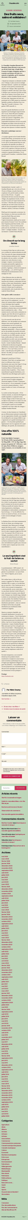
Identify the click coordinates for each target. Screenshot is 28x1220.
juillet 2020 (5, 1005)
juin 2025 (5, 877)
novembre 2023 (7, 919)
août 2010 (5, 1104)
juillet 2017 (5, 1039)
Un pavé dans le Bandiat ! (10, 1192)
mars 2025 (5, 884)
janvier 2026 (6, 863)
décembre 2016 (7, 1044)
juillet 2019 (5, 1016)
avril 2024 (5, 907)
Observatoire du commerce (11, 810)
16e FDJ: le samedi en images (11, 797)
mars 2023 (5, 937)
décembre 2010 (7, 1095)
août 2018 (5, 1032)
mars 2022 (5, 963)
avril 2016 (5, 1053)
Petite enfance (6, 1178)
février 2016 (6, 1056)
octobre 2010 (6, 1100)
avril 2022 (5, 961)
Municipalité (6, 1171)
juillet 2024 (5, 900)
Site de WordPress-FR (9, 1210)
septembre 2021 (7, 977)
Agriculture (5, 1125)
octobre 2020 (6, 1000)
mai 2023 (5, 933)
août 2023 (5, 926)
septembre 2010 (7, 1102)
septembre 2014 (7, 1070)
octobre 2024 (6, 893)
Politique (4, 1180)
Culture (4, 1150)
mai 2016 (5, 1051)
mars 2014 (5, 1083)
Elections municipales (9, 1155)
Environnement (7, 1162)
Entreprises (17, 10)
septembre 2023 (7, 924)
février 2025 (6, 886)
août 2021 (5, 979)
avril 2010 (5, 1114)
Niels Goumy (16, 21)
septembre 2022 (7, 949)
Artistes (4, 1136)
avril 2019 (5, 1023)
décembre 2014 (7, 1065)
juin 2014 (5, 1076)
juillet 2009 (5, 1116)
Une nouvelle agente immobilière (13, 814)
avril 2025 (5, 882)
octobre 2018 (6, 1030)
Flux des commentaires (9, 1207)
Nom (3, 746)
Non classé (5, 1173)
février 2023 (6, 940)
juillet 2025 (5, 875)
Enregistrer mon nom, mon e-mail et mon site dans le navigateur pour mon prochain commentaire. (13, 770)
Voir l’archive (6, 699)
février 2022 (6, 965)
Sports (4, 1189)
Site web (4, 761)
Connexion (5, 1203)
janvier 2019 (6, 1025)
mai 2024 (5, 905)
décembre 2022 (7, 942)
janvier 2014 (6, 1088)
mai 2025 (5, 879)
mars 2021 (5, 991)
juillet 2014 (5, 1074)
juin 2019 (5, 1019)
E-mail (4, 754)
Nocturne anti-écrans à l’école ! (12, 807)
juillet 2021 (5, 981)
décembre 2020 (7, 995)
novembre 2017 (7, 1037)
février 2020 (6, 1009)
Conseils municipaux (9, 1148)
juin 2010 (5, 1109)
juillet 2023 (5, 928)
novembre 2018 (7, 1028)
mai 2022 (5, 958)
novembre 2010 (7, 1097)
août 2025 (5, 873)
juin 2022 (5, 956)
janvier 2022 (6, 968)
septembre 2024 (7, 896)
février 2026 (6, 861)
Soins (3, 1187)
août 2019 (5, 1014)
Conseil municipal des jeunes (11, 1145)
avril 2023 (5, 935)
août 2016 (5, 1046)
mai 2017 (5, 1042)
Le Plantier (6, 684)
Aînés (3, 1127)
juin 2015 (5, 1060)
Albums (4, 1129)
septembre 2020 (7, 1002)
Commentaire (5, 731)
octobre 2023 (6, 921)
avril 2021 (5, 988)
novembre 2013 (7, 1093)
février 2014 (6, 1086)
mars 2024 (5, 910)
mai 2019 (5, 1021)
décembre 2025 (7, 866)
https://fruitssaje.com (7, 676)
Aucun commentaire (15, 26)
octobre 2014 (6, 1067)
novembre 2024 (7, 891)
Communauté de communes (11, 1143)
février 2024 (6, 912)
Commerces (6, 1141)
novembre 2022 (7, 944)
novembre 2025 (7, 868)
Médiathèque (6, 1169)
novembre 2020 (7, 998)
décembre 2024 (7, 889)
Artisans (4, 1134)
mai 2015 (5, 1063)
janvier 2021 (6, 993)
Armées (4, 1131)
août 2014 (5, 1072)
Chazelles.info (14, 3)
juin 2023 (5, 930)
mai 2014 (5, 1079)
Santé (4, 1185)
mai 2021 (5, 986)
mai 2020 (5, 1007)
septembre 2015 (7, 1058)
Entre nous (5, 1157)
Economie (9, 10)
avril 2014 (5, 1081)
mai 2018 (5, 1035)
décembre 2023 (7, 917)
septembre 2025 (7, 870)
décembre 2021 (7, 970)
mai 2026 (5, 856)
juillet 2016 (5, 1049)
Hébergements (7, 1166)
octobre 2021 (6, 975)
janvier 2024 (6, 914)
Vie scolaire (5, 1194)
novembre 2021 (7, 972)
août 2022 (5, 951)
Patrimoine (5, 1176)
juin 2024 (5, 903)
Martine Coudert (7, 823)
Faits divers (5, 1164)
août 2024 (5, 898)
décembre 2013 (7, 1090)
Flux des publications (9, 1205)
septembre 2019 (7, 1012)
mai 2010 (5, 1111)
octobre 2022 (6, 947)
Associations (6, 1138)
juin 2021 (5, 984)
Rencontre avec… (7, 1182)
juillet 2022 (5, 954)
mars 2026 (5, 859)
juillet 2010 (5, 1107)
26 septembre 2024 (15, 23)
